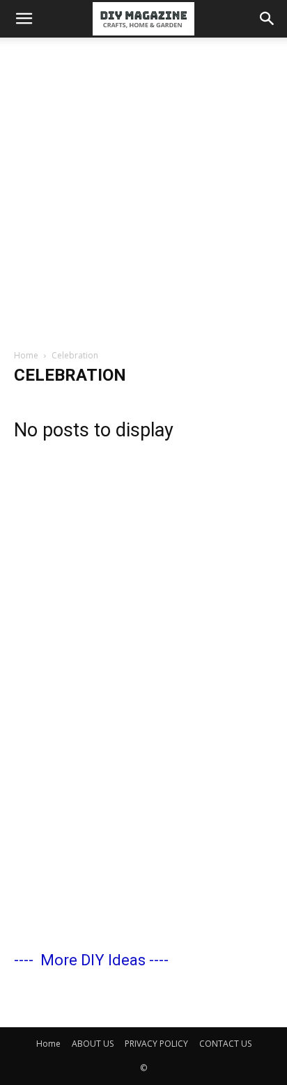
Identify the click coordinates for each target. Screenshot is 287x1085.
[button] (23, 19)
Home (26, 355)
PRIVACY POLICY (156, 1044)
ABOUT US (93, 1044)
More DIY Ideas (93, 960)
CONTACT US (225, 1044)
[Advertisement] (143, 188)
